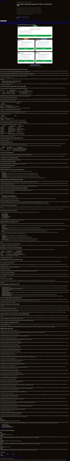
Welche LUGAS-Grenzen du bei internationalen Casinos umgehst (35, 22)
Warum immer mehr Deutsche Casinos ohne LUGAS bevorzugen (8, 21)
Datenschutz (1, 457)
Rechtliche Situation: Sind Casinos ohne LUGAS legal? (19, 22)
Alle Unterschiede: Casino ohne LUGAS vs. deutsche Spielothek (42, 21)
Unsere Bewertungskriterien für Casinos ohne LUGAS (58, 21)
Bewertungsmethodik (17, 457)
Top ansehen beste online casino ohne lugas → (23, 16)
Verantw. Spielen (22, 457)
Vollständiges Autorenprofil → (4, 428)
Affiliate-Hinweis (12, 457)
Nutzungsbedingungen (6, 457)
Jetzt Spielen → (35, 35)
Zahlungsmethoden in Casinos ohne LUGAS (50, 22)
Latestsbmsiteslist (2, 0)
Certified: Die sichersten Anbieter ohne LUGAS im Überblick (26, 21)
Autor (1, 1)
